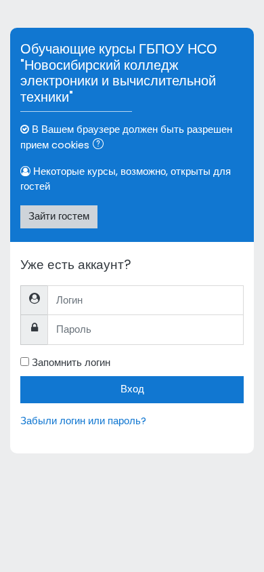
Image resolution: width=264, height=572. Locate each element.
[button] (101, 146)
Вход (132, 389)
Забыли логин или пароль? (83, 421)
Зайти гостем (58, 216)
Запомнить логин (71, 362)
